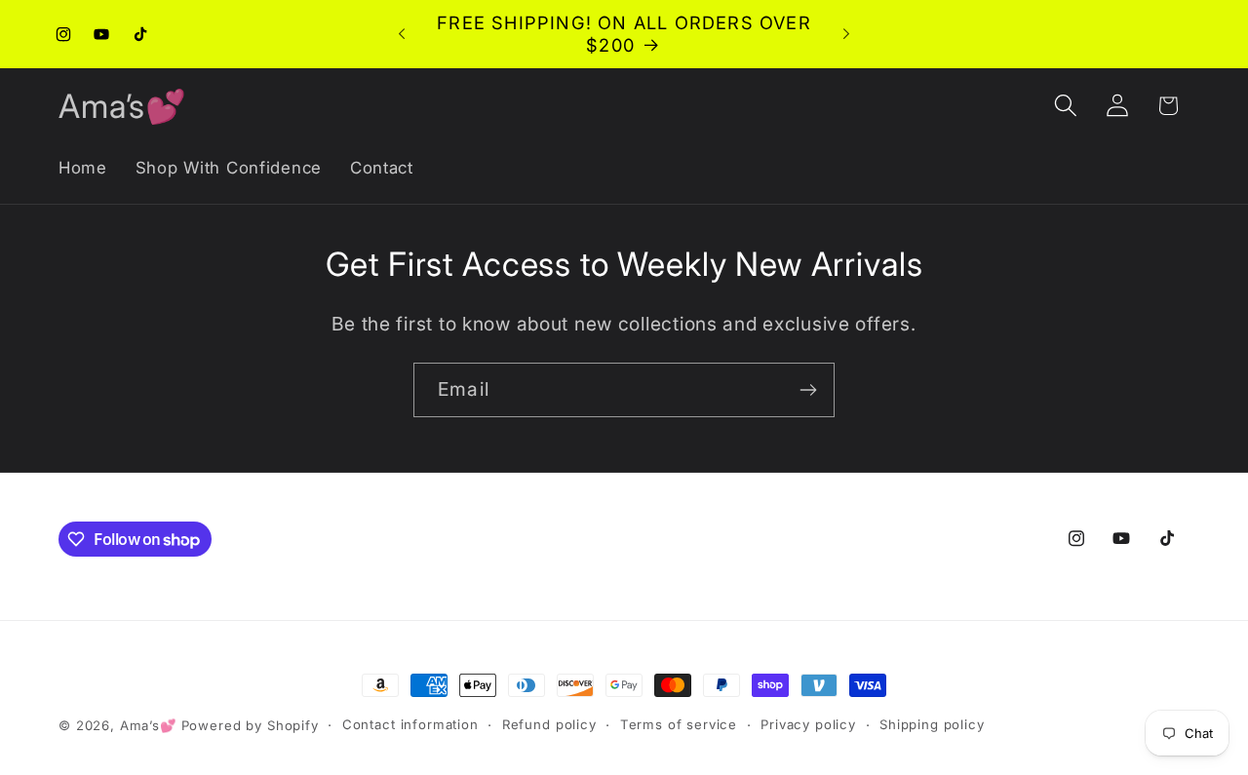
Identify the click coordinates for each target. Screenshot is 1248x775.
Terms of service (678, 724)
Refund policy (549, 724)
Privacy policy (808, 724)
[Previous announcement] (401, 34)
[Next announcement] (846, 34)
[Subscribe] (808, 390)
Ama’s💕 (148, 725)
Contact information (410, 724)
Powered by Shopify (250, 725)
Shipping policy (932, 724)
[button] (1065, 106)
